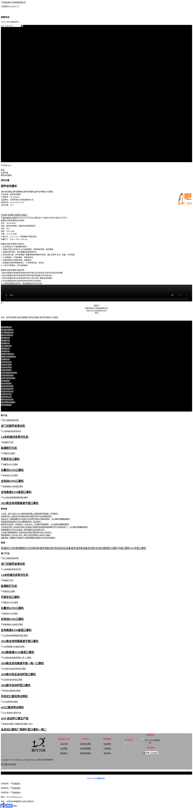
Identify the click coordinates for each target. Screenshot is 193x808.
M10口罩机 (5, 349)
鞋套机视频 (5, 123)
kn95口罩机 (5, 35)
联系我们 (4, 137)
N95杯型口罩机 (7, 335)
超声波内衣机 (6, 370)
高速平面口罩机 (7, 330)
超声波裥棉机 (6, 48)
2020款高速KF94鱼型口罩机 (17, 652)
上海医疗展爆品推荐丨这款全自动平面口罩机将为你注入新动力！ (27, 532)
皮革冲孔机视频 (7, 115)
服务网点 (4, 156)
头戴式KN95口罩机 (12, 470)
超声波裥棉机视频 (8, 110)
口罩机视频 (5, 107)
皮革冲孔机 (5, 54)
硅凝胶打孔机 (6, 40)
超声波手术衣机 (7, 375)
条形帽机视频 (6, 126)
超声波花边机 (6, 367)
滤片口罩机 (5, 343)
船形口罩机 (5, 351)
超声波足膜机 (6, 70)
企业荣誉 (63, 748)
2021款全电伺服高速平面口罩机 (19, 503)
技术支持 (4, 97)
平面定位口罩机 (10, 459)
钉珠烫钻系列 (6, 56)
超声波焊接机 (6, 81)
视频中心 (4, 105)
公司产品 (4, 43)
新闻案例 (4, 89)
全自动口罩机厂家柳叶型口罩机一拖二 (23, 729)
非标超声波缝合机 (8, 378)
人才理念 (4, 150)
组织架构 (4, 145)
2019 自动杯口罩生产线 (14, 718)
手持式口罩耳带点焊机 (14, 696)
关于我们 (4, 131)
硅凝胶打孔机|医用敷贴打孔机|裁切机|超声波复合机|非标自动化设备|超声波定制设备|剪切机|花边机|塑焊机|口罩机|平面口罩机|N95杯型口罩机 (73, 548)
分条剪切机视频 (7, 121)
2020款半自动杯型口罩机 (15, 685)
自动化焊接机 (85, 748)
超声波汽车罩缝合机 (9, 373)
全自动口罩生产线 (8, 75)
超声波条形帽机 (7, 62)
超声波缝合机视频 (8, 113)
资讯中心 (4, 86)
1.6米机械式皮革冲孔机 (14, 436)
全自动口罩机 (6, 46)
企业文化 (4, 142)
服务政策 (4, 139)
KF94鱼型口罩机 (7, 354)
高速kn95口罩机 (7, 333)
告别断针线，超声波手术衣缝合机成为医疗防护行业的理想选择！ (27, 516)
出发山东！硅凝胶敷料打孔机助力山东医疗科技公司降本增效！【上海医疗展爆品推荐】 (36, 519)
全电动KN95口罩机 (12, 481)
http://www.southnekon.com (97, 310)
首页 (2, 32)
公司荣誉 (4, 148)
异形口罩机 (5, 359)
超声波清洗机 (6, 83)
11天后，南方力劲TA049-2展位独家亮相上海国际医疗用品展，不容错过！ (30, 514)
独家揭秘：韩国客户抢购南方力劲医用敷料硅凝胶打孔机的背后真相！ (28, 538)
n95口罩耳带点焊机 (12, 707)
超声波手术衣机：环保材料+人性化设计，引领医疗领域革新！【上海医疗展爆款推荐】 (35, 524)
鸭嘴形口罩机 (6, 346)
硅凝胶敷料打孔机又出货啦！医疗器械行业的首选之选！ (23, 530)
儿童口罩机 (5, 338)
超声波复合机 (6, 38)
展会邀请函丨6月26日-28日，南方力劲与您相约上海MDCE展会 (25, 535)
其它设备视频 (6, 129)
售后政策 (4, 158)
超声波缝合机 (6, 51)
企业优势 (4, 153)
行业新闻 (4, 94)
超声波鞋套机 (6, 67)
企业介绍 (63, 744)
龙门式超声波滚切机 (13, 425)
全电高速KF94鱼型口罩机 (16, 492)
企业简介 (4, 134)
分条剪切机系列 (7, 59)
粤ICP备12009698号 (8, 764)
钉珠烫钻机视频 (7, 118)
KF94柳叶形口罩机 (8, 357)
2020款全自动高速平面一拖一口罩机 (22, 663)
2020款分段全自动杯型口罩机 (18, 674)
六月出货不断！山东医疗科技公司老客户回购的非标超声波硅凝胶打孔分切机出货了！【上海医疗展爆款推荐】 (44, 527)
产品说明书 (5, 102)
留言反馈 (4, 161)
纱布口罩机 (5, 341)
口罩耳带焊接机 (7, 72)
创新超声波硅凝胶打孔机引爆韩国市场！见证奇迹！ (21, 522)
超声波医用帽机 (7, 64)
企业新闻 (107, 744)
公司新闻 (4, 91)
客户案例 (4, 99)
